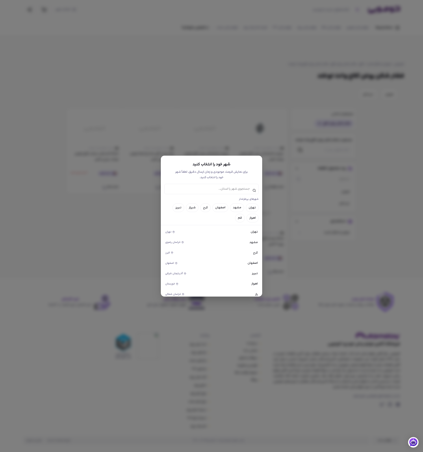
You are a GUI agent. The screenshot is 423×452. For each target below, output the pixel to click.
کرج (205, 207)
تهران (252, 207)
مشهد (237, 207)
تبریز (178, 207)
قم (240, 218)
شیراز (192, 207)
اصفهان (220, 207)
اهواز (252, 218)
